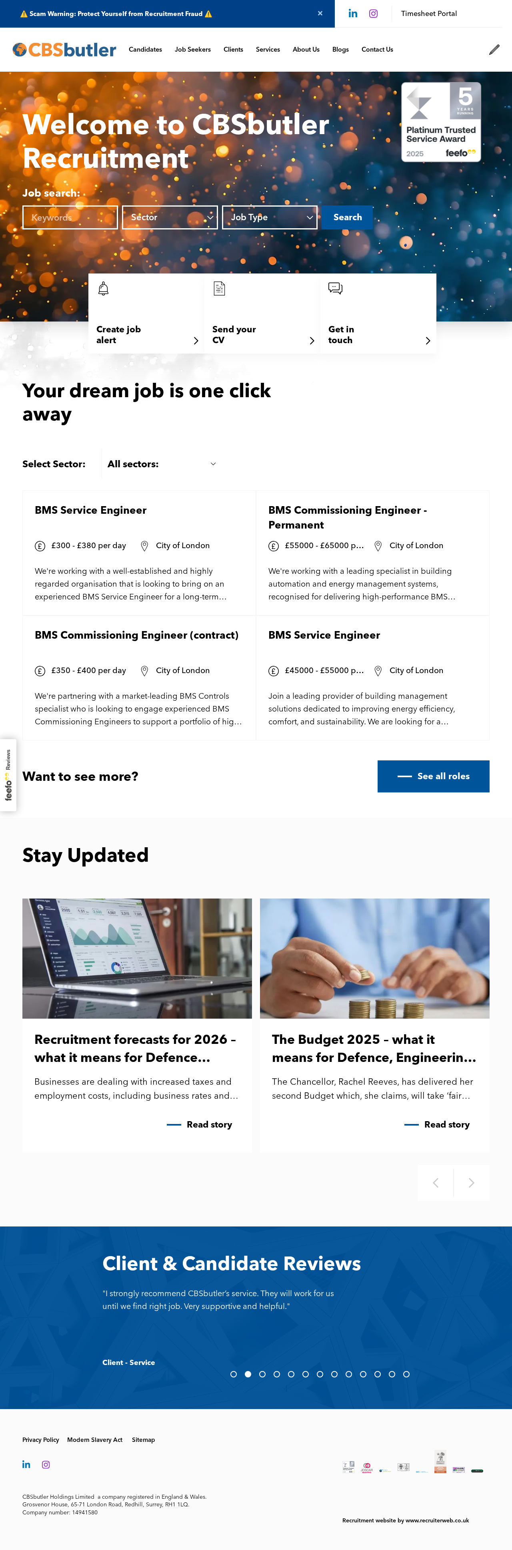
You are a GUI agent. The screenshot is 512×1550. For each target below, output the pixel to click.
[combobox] (180, 217)
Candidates (145, 49)
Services (268, 49)
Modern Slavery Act (94, 1439)
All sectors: (133, 464)
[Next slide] (472, 1183)
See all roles (444, 776)
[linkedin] (353, 14)
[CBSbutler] (64, 49)
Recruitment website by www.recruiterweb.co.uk (405, 1520)
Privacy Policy (40, 1439)
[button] (233, 1374)
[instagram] (373, 14)
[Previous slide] (436, 1183)
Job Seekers (193, 49)
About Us (306, 49)
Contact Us (377, 49)
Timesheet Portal (429, 13)
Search (348, 217)
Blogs (340, 49)
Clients (233, 49)
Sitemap (143, 1439)
